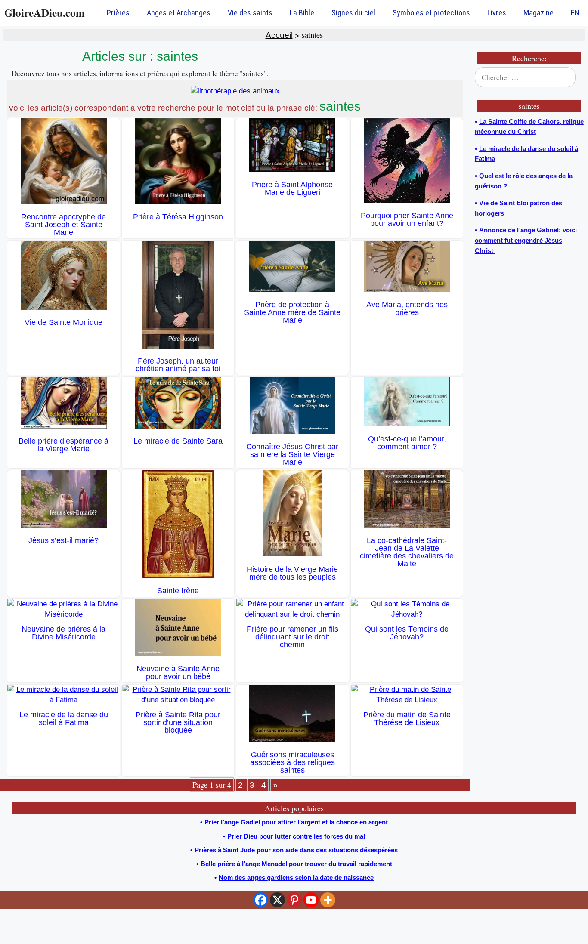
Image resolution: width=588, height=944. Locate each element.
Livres (496, 12)
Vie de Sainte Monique (63, 322)
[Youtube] (311, 899)
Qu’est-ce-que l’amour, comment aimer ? (407, 443)
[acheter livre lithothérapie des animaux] (235, 91)
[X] (277, 899)
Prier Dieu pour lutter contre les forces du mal (296, 836)
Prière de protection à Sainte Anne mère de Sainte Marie (292, 312)
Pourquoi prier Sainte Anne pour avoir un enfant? (407, 219)
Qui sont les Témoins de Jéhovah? (407, 633)
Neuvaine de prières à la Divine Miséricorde (63, 633)
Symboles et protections (431, 12)
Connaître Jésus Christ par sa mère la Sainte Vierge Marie (292, 454)
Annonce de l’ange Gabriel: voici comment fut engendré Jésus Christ (526, 240)
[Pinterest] (294, 899)
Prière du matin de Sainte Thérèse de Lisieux (407, 718)
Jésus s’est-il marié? (63, 540)
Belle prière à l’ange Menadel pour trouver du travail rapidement (296, 863)
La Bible (302, 12)
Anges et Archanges (178, 12)
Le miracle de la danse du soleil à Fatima (63, 718)
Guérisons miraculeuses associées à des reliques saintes (292, 762)
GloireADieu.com (44, 13)
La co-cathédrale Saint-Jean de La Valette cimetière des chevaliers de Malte (407, 552)
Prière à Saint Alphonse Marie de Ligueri (292, 188)
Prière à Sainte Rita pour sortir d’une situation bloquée (178, 722)
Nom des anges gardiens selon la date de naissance (296, 877)
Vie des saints (250, 12)
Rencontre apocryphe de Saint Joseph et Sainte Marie (63, 225)
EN (575, 12)
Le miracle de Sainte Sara (178, 441)
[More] (327, 899)
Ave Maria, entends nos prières (407, 308)
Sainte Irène (178, 590)
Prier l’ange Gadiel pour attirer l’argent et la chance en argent (296, 822)
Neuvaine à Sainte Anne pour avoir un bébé (178, 672)
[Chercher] (571, 77)
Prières (118, 12)
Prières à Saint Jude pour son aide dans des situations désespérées (296, 850)
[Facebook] (260, 899)
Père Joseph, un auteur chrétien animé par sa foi (178, 365)
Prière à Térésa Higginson (178, 217)
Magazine (538, 12)
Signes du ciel (353, 12)
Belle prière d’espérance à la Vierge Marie (63, 445)
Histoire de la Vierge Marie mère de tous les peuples (292, 573)
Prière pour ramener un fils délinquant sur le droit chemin (292, 637)
